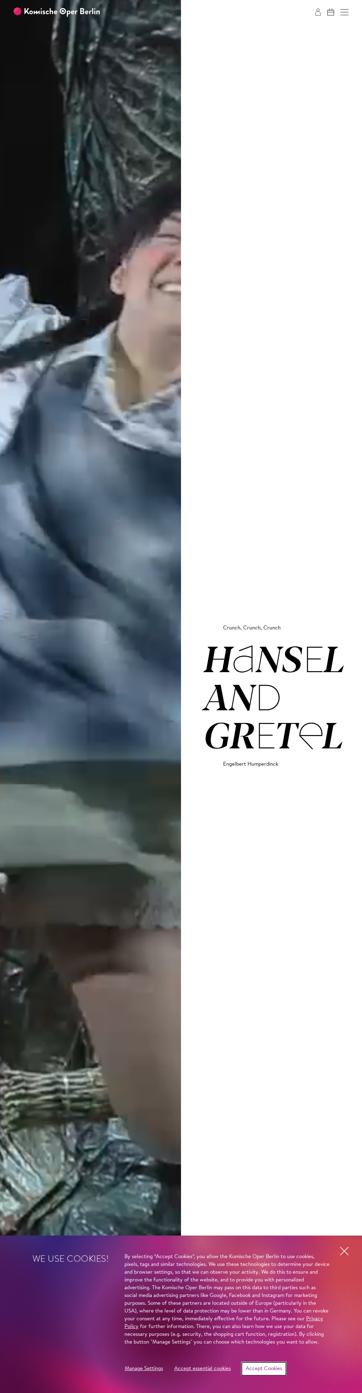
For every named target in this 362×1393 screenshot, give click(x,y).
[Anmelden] (318, 12)
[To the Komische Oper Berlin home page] (56, 12)
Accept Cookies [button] (264, 1368)
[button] (344, 12)
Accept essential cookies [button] (202, 1368)
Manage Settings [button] (144, 1368)
